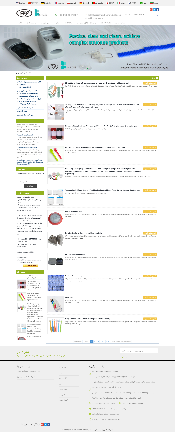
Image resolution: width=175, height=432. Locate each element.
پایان (107, 341)
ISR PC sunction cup (34, 333)
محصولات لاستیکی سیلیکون (25, 107)
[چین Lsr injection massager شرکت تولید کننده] (56, 283)
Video (68, 22)
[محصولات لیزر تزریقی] (87, 48)
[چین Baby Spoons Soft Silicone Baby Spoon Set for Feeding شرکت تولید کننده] (56, 326)
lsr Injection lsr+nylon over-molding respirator (84, 233)
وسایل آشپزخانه (22, 111)
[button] (87, 68)
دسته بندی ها (23, 366)
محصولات (31, 22)
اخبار (58, 22)
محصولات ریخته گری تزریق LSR (27, 91)
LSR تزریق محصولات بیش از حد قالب (30, 99)
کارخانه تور (63, 378)
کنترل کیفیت (63, 400)
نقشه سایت (63, 389)
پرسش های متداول (86, 22)
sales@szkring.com (94, 18)
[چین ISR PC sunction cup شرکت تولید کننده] (21, 336)
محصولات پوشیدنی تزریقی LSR (28, 96)
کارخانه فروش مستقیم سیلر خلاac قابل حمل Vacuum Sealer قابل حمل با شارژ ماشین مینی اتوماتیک (34, 282)
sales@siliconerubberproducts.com (104, 15)
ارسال (124, 357)
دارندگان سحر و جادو (25, 87)
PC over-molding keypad (75, 254)
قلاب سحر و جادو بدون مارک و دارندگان (29, 82)
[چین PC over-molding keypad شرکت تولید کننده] (56, 262)
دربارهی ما (46, 22)
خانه (20, 22)
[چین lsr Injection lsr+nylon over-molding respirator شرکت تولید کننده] (56, 240)
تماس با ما (120, 22)
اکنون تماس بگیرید (30, 265)
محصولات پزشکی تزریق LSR (27, 101)
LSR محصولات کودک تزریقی (27, 104)
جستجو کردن (20, 73)
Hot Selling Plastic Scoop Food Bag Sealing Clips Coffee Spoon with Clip (95, 147)
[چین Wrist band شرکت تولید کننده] (56, 304)
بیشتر (155, 86)
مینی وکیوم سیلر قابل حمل (25, 115)
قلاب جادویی (22, 84)
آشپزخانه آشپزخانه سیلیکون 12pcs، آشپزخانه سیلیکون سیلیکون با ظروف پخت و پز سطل (97, 83)
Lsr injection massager (74, 276)
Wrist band (69, 297)
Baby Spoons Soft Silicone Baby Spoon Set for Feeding (87, 319)
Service (105, 22)
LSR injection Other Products (28, 93)
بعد (102, 341)
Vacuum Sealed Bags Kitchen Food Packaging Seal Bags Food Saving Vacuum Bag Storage (34, 325)
